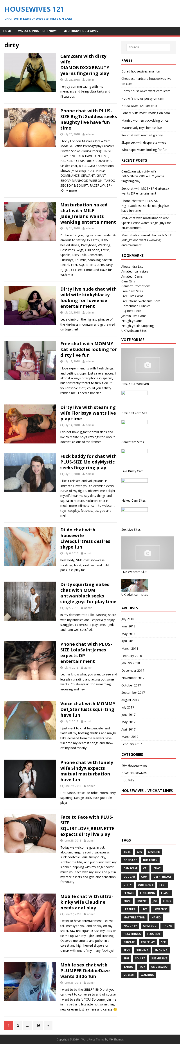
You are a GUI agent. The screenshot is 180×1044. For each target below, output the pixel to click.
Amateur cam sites (134, 271)
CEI (145, 868)
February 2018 (131, 656)
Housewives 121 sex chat (139, 106)
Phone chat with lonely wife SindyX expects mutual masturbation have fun (86, 771)
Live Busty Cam (132, 471)
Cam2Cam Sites (132, 442)
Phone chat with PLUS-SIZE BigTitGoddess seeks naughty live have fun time (88, 119)
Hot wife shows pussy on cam (142, 98)
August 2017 (130, 700)
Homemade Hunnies (136, 306)
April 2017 (128, 729)
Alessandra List (132, 266)
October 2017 (131, 685)
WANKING (147, 975)
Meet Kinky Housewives (80, 31)
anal (127, 852)
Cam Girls (128, 281)
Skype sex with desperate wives (143, 142)
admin (90, 80)
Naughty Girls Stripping (137, 326)
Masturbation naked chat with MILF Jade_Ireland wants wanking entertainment (88, 213)
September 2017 (133, 692)
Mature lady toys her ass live (141, 128)
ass (139, 852)
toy (142, 967)
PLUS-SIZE (153, 934)
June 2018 (128, 626)
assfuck (154, 852)
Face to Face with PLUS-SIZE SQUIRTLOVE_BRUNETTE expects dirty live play (87, 825)
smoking (161, 950)
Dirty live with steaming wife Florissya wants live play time (88, 413)
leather (129, 909)
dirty (128, 885)
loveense (160, 909)
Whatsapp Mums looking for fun (144, 150)
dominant (145, 885)
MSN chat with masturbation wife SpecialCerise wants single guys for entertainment (146, 223)
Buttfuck (150, 860)
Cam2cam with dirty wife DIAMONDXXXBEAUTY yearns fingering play (84, 64)
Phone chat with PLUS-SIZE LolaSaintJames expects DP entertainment (86, 652)
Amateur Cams (132, 276)
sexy (127, 950)
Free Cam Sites (132, 291)
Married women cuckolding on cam (146, 120)
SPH (126, 958)
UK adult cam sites (134, 594)
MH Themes (116, 1039)
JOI (155, 901)
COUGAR (129, 877)
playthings (132, 934)
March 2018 (129, 648)
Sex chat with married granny (142, 135)
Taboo (128, 967)
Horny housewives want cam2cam (145, 91)
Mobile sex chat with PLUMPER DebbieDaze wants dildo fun (85, 970)
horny (142, 901)
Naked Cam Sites (133, 500)
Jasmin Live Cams (133, 316)
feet (162, 885)
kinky (167, 901)
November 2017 (132, 678)
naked (156, 917)
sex (163, 942)
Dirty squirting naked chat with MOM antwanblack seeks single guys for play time (88, 593)
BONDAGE (130, 860)
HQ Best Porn (131, 311)
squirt (140, 958)
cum (144, 877)
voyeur (129, 975)
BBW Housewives (134, 773)
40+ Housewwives (134, 765)
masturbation (134, 917)
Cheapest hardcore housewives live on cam (146, 80)
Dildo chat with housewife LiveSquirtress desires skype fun (85, 538)
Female (129, 893)
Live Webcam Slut (134, 572)
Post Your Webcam (135, 384)
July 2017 (127, 707)
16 (38, 1025)
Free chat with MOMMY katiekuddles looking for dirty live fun (88, 349)
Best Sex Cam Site (134, 413)
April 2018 (128, 641)
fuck (127, 901)
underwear (159, 967)
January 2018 (130, 663)
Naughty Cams (131, 321)
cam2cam (130, 868)
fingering (147, 893)
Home (7, 31)
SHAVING (142, 950)
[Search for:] (148, 47)
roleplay (148, 942)
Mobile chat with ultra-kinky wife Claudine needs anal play (86, 902)
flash (165, 893)
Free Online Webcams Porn (140, 301)
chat (157, 868)
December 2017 (132, 670)
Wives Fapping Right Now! (37, 31)
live (144, 909)
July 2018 (127, 619)
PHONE (167, 926)
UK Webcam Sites (134, 330)
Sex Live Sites (131, 529)
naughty (130, 926)
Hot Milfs (127, 780)
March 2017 (129, 736)
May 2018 (128, 634)
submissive (159, 958)
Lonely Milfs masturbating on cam (145, 113)
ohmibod (150, 926)
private (129, 942)
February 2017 (131, 744)
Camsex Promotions (136, 286)
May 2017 (128, 722)
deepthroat (162, 877)
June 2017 (128, 714)
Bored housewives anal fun (140, 71)
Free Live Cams (132, 296)
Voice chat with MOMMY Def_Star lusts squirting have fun (87, 709)
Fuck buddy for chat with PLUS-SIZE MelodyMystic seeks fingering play (88, 462)
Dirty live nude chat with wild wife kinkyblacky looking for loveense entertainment (88, 297)
